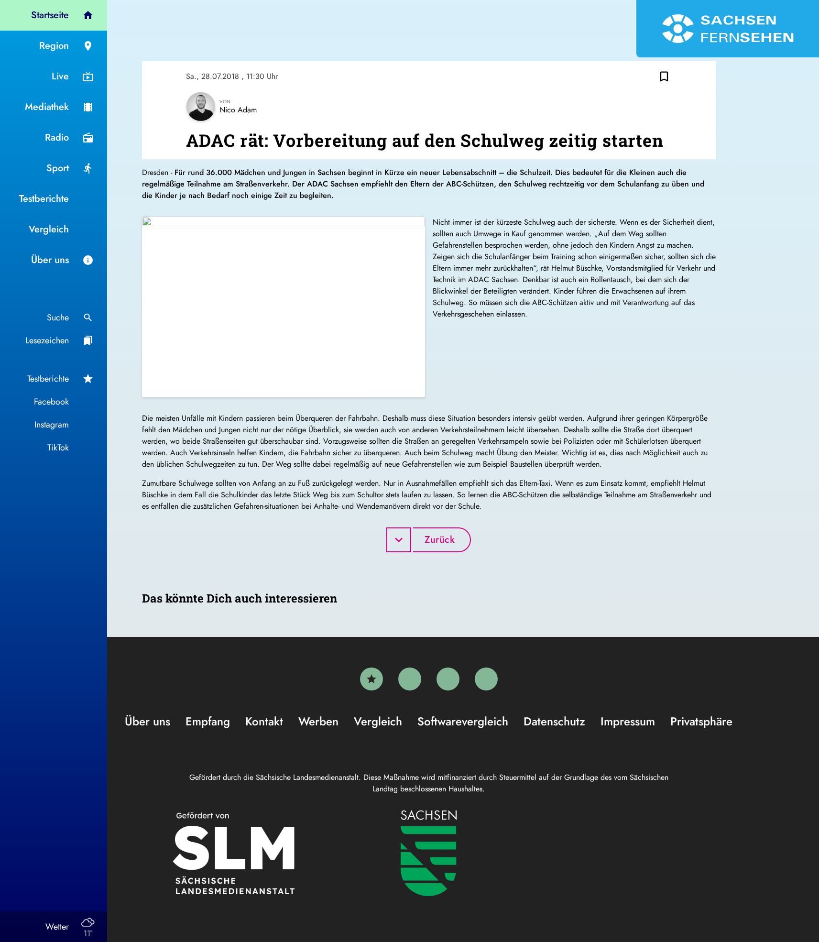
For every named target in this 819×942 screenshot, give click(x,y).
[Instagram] (448, 679)
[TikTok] (486, 679)
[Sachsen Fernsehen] (727, 28)
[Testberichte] (371, 679)
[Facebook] (409, 679)
